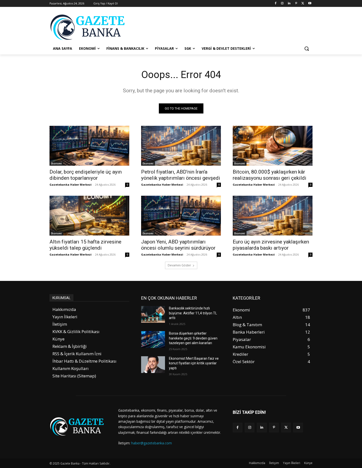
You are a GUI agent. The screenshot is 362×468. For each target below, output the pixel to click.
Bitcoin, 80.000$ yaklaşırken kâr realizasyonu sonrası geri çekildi (269, 175)
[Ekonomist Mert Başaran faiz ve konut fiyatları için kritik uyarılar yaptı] (153, 364)
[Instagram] (282, 3)
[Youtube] (310, 3)
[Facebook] (275, 3)
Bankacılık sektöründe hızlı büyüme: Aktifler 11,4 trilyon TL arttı (193, 313)
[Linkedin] (289, 3)
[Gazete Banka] (88, 27)
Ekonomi (56, 163)
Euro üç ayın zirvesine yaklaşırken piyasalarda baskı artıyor (271, 245)
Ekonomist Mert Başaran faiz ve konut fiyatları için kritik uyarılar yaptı (194, 363)
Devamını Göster (179, 265)
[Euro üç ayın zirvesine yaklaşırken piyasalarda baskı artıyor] (273, 216)
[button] (307, 48)
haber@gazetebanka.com (151, 443)
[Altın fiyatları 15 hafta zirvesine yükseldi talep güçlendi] (89, 216)
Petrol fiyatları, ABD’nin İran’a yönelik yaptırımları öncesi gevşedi (180, 175)
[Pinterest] (296, 3)
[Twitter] (303, 3)
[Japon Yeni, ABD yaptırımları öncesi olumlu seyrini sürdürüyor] (181, 216)
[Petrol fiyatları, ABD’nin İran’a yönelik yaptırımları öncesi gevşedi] (181, 146)
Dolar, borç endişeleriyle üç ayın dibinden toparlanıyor (85, 175)
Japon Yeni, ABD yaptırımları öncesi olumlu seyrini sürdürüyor (178, 245)
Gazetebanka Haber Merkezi (70, 184)
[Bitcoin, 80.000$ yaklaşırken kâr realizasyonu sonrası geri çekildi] (273, 146)
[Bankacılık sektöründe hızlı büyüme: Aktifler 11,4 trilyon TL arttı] (153, 314)
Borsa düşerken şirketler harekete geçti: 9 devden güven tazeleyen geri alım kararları (193, 338)
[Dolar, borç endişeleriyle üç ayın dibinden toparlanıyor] (89, 146)
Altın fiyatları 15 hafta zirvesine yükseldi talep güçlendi (85, 245)
